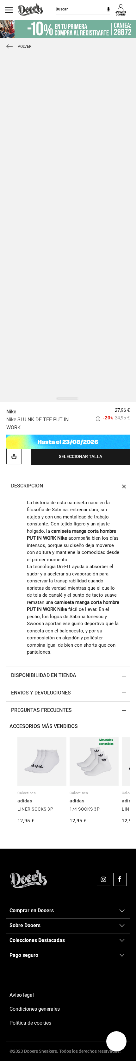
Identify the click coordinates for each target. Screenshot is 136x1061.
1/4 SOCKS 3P (85, 809)
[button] (116, 1041)
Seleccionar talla (80, 456)
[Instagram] (103, 879)
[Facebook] (120, 879)
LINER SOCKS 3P (35, 809)
